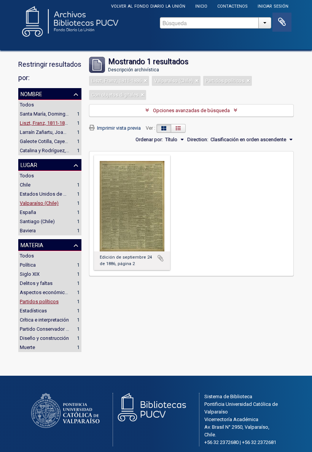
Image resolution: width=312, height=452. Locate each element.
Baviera (28, 230)
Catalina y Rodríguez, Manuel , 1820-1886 (64, 150)
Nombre (31, 93)
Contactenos (232, 5)
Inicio (201, 5)
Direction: (197, 139)
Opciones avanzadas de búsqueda (191, 110)
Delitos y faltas (36, 283)
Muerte (27, 347)
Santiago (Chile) (37, 221)
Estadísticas (33, 311)
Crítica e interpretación (44, 320)
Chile (25, 185)
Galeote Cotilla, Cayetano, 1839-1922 (60, 141)
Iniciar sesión (273, 5)
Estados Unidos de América (50, 194)
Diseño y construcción (44, 338)
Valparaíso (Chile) (39, 203)
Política (28, 265)
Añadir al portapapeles (160, 258)
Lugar (29, 164)
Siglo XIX (30, 274)
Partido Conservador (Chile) (50, 329)
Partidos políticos (39, 301)
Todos (27, 105)
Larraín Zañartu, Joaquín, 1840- (53, 132)
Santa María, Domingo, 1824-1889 (57, 114)
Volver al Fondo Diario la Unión (148, 5)
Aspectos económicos (45, 292)
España (28, 212)
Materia (32, 244)
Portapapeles (281, 22)
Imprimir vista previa (118, 128)
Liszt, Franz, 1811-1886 (45, 123)
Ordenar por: (149, 139)
